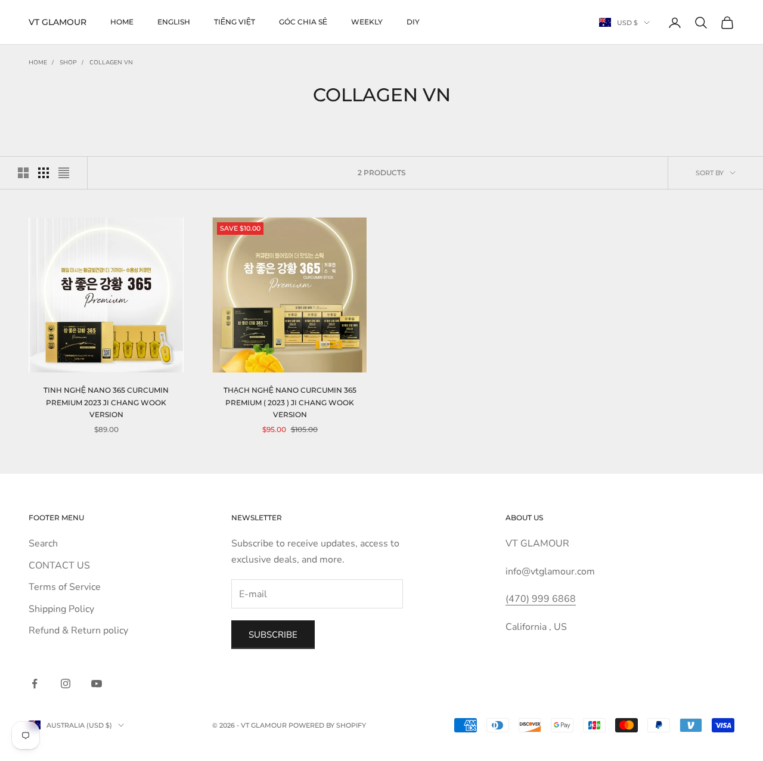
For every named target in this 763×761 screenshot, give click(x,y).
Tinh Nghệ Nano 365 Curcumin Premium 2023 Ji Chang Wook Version (106, 402)
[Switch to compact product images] (63, 173)
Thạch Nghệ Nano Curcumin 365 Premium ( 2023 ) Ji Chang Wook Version (290, 402)
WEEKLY (367, 21)
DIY (413, 21)
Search (43, 543)
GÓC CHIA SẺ (303, 21)
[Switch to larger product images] (23, 173)
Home (122, 21)
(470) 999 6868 (540, 598)
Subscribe (273, 635)
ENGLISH (173, 21)
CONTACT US (59, 565)
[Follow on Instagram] (66, 683)
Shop (68, 62)
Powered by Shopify (327, 725)
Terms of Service (65, 587)
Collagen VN (111, 62)
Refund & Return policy (78, 630)
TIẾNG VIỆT (234, 21)
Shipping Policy (61, 609)
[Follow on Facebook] (35, 683)
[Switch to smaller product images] (43, 173)
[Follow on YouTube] (97, 683)
